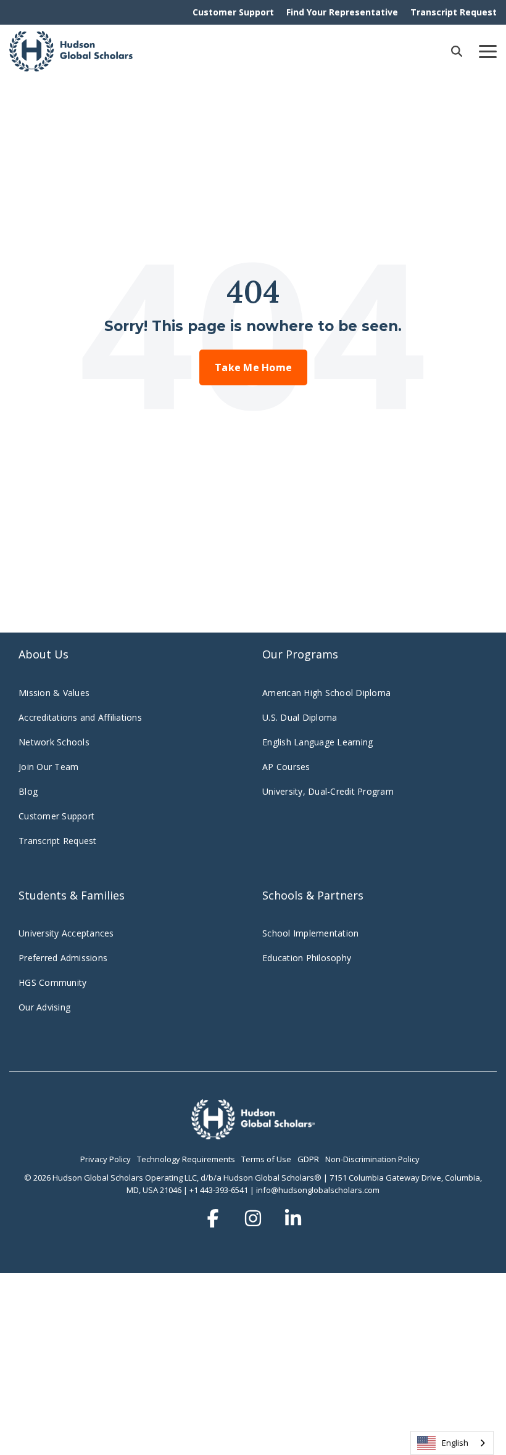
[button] (488, 50)
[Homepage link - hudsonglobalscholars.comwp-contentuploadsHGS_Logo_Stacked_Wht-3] (253, 1132)
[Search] (457, 51)
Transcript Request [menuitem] (453, 12)
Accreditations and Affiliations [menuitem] (80, 717)
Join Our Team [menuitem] (48, 767)
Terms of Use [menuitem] (266, 1159)
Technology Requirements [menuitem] (186, 1159)
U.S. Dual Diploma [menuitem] (299, 717)
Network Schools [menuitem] (55, 742)
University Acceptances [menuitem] (66, 933)
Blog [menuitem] (28, 791)
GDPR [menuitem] (308, 1159)
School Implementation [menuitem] (310, 933)
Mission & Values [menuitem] (54, 693)
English (455, 1442)
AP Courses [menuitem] (286, 767)
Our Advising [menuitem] (44, 1007)
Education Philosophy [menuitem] (306, 958)
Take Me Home (253, 367)
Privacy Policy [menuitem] (105, 1159)
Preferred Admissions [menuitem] (63, 958)
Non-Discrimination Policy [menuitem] (372, 1159)
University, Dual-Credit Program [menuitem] (328, 791)
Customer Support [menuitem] (233, 12)
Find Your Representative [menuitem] (342, 12)
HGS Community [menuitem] (52, 982)
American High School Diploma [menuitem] (326, 693)
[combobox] (452, 1443)
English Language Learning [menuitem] (317, 742)
